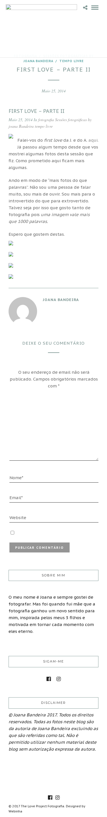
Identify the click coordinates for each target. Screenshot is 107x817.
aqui (93, 140)
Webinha (15, 811)
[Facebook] (49, 679)
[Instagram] (58, 679)
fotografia (46, 119)
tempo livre (71, 61)
